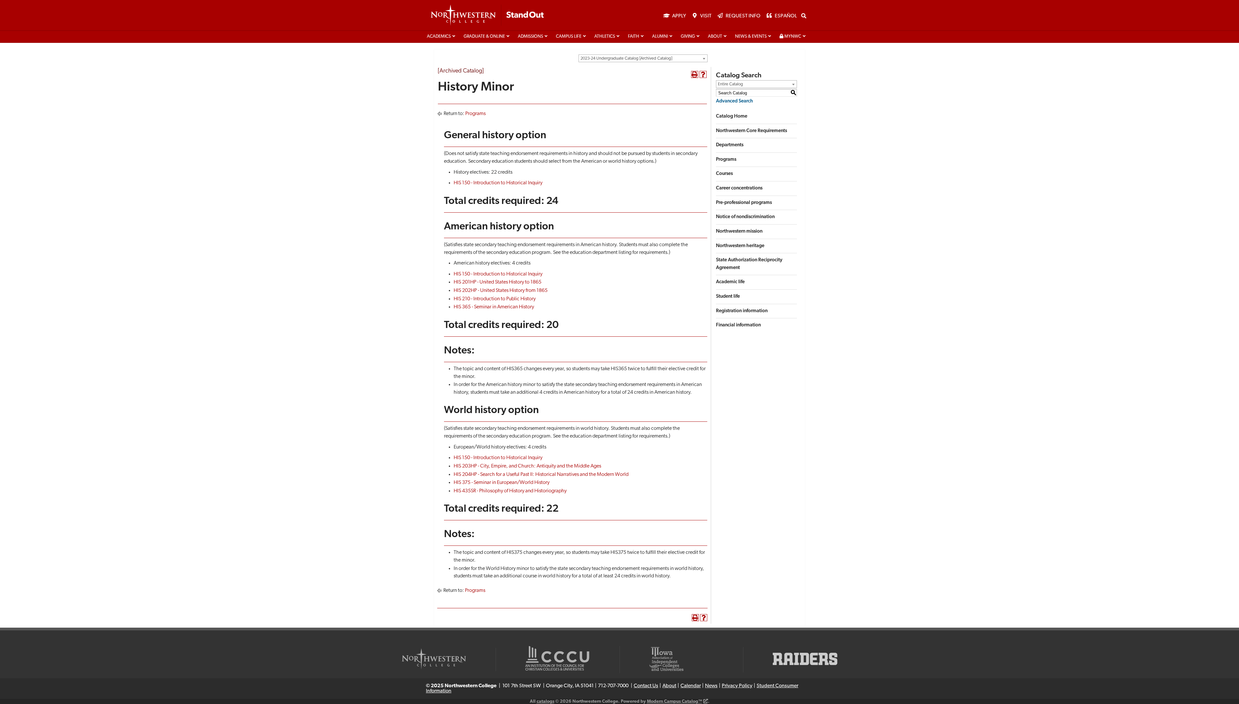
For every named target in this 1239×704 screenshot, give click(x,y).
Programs (475, 113)
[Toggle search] (803, 16)
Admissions (530, 36)
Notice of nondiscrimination (745, 217)
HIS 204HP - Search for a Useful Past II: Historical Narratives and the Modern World (541, 474)
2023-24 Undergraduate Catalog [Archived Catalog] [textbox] (626, 58)
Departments (729, 145)
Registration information (742, 311)
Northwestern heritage (740, 246)
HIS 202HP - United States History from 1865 (501, 290)
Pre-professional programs (744, 202)
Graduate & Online (484, 36)
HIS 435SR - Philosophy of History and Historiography (510, 491)
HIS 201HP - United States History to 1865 (497, 282)
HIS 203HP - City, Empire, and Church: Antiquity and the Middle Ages (527, 466)
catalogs (545, 701)
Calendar (690, 686)
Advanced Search (734, 101)
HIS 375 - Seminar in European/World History (501, 482)
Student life (728, 296)
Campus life (568, 36)
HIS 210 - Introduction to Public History (495, 299)
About (715, 36)
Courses (724, 173)
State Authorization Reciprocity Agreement (749, 264)
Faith (633, 36)
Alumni (660, 36)
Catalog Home (731, 116)
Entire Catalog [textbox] (730, 84)
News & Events (751, 36)
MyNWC (792, 36)
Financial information (738, 325)
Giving (688, 36)
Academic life (730, 282)
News (711, 686)
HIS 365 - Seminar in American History (494, 307)
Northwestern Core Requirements (751, 131)
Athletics (604, 36)
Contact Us (646, 686)
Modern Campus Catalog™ (674, 701)
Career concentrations (739, 188)
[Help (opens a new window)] (703, 74)
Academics (439, 36)
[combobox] (643, 58)
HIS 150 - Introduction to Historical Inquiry (498, 183)
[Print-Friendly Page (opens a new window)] (694, 74)
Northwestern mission (739, 231)
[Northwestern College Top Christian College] (487, 15)
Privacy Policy (737, 686)
